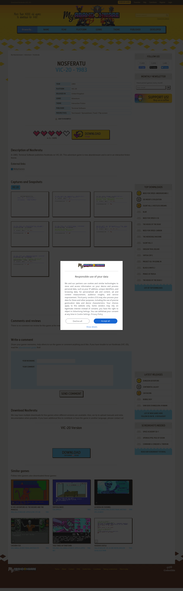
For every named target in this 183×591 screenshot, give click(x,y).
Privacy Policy (97, 314)
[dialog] (91, 295)
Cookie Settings (83, 314)
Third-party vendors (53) (87, 297)
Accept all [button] (105, 321)
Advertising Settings (81, 311)
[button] (91, 326)
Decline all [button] (77, 321)
